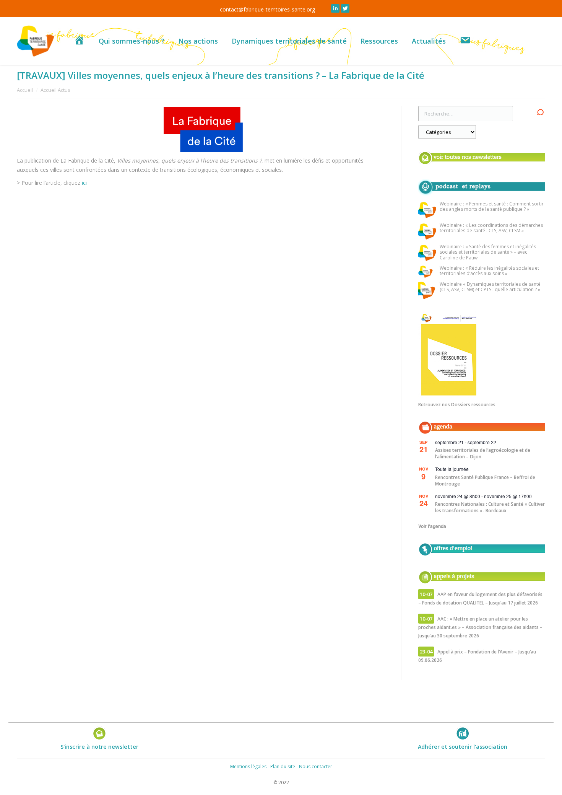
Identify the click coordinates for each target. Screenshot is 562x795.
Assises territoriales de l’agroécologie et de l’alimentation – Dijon (482, 453)
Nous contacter (315, 766)
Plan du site (282, 766)
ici (85, 182)
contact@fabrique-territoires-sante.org (267, 9)
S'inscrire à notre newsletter (99, 746)
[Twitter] (345, 8)
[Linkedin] (335, 8)
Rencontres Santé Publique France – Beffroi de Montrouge (485, 480)
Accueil (25, 89)
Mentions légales (248, 766)
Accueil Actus (55, 89)
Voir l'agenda (432, 526)
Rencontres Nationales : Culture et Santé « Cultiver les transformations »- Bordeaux (490, 507)
